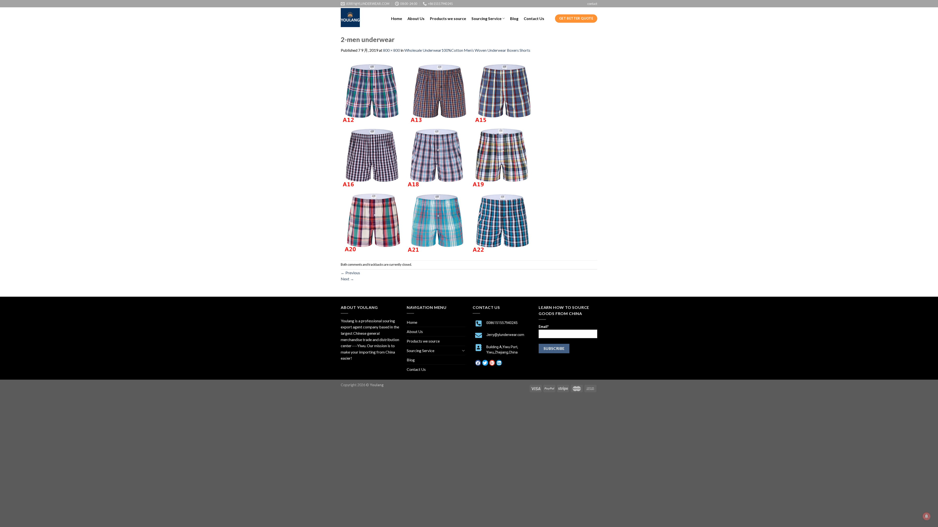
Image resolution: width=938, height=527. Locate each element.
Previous (350, 272)
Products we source (448, 18)
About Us (416, 18)
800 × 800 (391, 50)
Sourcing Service (486, 18)
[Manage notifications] (926, 516)
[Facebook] (478, 363)
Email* (544, 326)
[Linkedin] (499, 363)
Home (396, 18)
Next (347, 278)
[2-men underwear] (438, 156)
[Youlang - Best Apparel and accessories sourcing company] (362, 17)
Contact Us (534, 18)
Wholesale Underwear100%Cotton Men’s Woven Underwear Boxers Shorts (467, 50)
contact (592, 4)
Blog (514, 18)
